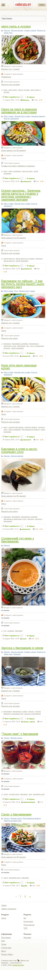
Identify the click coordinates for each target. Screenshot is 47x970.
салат (6, 794)
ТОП (25, 928)
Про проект (6, 937)
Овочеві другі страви (22, 116)
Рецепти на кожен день (12, 821)
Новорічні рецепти (38, 116)
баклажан (7, 344)
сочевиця (10, 631)
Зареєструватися (8, 909)
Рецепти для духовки (10, 84)
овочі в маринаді (14, 171)
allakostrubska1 (29, 802)
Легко (3, 158)
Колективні (28, 921)
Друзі (3, 951)
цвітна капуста (9, 259)
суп (5, 631)
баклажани (21, 346)
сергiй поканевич (22, 261)
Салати (6, 738)
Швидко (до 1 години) (10, 69)
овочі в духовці (24, 90)
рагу (27, 346)
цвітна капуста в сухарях (25, 259)
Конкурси (17, 654)
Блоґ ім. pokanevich (11, 118)
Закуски (7, 30)
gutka (25, 886)
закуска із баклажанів (32, 714)
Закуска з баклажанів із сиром (22, 647)
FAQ (3, 941)
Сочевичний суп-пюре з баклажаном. (17, 539)
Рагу (16, 291)
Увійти (41, 5)
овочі (5, 90)
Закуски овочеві (17, 30)
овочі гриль (12, 90)
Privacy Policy (7, 954)
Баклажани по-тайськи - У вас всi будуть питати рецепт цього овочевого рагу (22, 283)
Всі (25, 918)
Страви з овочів (30, 30)
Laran (24, 639)
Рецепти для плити (9, 338)
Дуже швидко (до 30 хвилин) (13, 150)
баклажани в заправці (20, 344)
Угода (3, 944)
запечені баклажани (15, 427)
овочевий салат (39, 794)
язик (30, 794)
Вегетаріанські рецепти (31, 429)
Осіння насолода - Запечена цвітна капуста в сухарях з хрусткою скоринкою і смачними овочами (20, 194)
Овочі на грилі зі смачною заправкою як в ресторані (19, 110)
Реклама (27, 937)
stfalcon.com (24, 961)
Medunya (25, 100)
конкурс (31, 711)
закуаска (30, 519)
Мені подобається (12, 97)
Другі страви (8, 116)
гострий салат (14, 794)
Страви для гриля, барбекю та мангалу (18, 165)
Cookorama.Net (18, 965)
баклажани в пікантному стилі (15, 519)
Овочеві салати (16, 738)
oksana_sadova (29, 722)
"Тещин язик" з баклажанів (19, 733)
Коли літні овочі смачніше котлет (19, 366)
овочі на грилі (27, 171)
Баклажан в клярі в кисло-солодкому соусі (19, 450)
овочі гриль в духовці (16, 26)
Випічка (7, 545)
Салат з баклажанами (16, 814)
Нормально (6, 76)
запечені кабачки (30, 427)
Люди (3, 918)
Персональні (29, 925)
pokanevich (26, 181)
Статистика (6, 948)
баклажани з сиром (20, 711)
